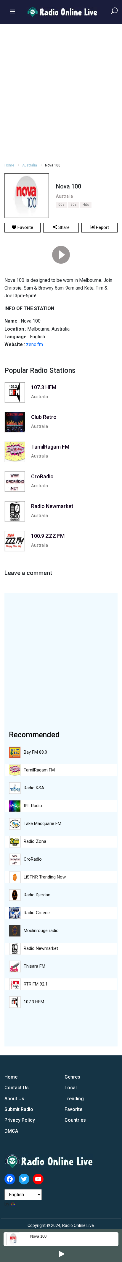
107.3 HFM (34, 1002)
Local (71, 1087)
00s (61, 204)
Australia (29, 165)
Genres (72, 1077)
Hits (86, 204)
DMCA (11, 1131)
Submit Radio (18, 1109)
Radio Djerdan (37, 895)
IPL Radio (33, 805)
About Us (14, 1098)
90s (73, 204)
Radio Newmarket (41, 948)
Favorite (73, 1109)
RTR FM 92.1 (36, 984)
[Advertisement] (61, 92)
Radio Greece (37, 912)
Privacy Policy (19, 1120)
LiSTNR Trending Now (45, 877)
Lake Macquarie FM (42, 823)
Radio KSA (34, 787)
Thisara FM (34, 966)
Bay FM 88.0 (35, 752)
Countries (75, 1120)
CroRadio (33, 859)
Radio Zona (35, 841)
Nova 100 (38, 1236)
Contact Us (16, 1087)
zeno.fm (34, 344)
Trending (74, 1098)
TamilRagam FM (39, 770)
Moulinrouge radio (41, 930)
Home (9, 165)
